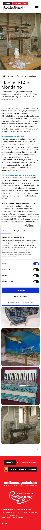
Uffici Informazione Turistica (12, 517)
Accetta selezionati (20, 296)
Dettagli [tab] (16, 231)
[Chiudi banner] (38, 225)
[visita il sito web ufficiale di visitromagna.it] (20, 497)
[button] (36, 6)
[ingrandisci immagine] (20, 308)
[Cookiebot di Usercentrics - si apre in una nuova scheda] (25, 225)
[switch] (36, 269)
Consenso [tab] (6, 231)
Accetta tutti (20, 290)
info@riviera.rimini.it (9, 515)
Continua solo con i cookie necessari (20, 303)
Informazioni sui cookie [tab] (31, 231)
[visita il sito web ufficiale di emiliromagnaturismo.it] (20, 483)
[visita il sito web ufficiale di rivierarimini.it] (20, 461)
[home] (4, 76)
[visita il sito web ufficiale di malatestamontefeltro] (20, 470)
